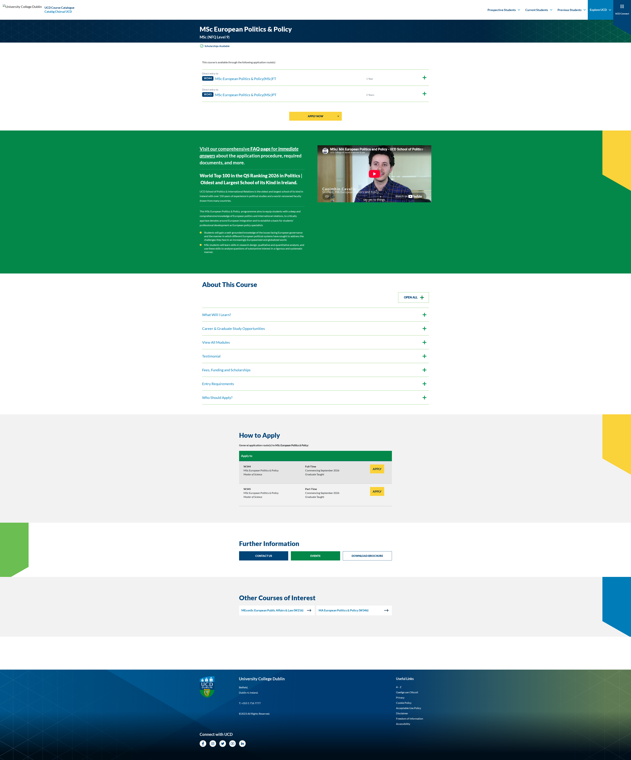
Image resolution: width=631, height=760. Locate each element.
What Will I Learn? (216, 314)
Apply (377, 469)
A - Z (398, 687)
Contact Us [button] (263, 555)
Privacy (400, 697)
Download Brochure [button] (367, 555)
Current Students (536, 10)
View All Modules (216, 342)
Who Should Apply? (217, 397)
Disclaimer (402, 713)
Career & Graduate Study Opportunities (233, 328)
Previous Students (570, 10)
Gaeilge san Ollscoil (407, 692)
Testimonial (211, 356)
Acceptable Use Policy (408, 708)
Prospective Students (502, 10)
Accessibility (403, 723)
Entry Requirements (218, 383)
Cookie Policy (403, 702)
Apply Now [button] (315, 116)
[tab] (315, 435)
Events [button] (315, 555)
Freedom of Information (409, 718)
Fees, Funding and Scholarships (226, 370)
